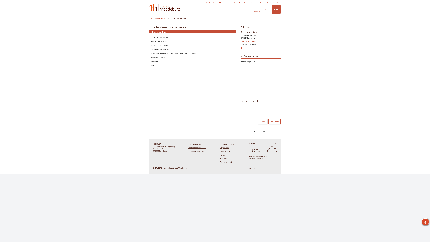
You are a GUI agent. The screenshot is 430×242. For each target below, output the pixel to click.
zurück (263, 121)
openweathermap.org (260, 156)
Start (151, 18)
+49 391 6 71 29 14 (248, 41)
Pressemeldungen (227, 144)
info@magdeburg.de (196, 151)
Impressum (228, 3)
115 (220, 3)
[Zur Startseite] (164, 7)
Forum (246, 3)
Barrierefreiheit (272, 3)
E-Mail (243, 48)
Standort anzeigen (195, 144)
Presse (200, 3)
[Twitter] (269, 132)
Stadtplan (254, 3)
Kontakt (262, 3)
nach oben (275, 121)
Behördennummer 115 (197, 148)
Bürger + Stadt (160, 18)
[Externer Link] (250, 171)
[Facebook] (272, 132)
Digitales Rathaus (211, 3)
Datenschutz (238, 3)
